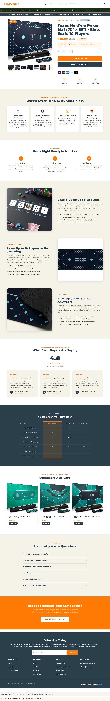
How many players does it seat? (55, 560)
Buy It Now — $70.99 (80, 64)
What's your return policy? (55, 579)
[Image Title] (81, 667)
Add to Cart (81, 59)
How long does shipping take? (55, 585)
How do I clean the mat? (55, 573)
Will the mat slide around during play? (55, 567)
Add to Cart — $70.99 (55, 619)
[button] (45, 4)
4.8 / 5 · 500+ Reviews (72, 20)
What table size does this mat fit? (55, 554)
